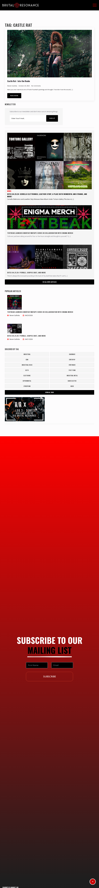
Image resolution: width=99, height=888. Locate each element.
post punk (72, 370)
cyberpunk (27, 386)
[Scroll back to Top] (92, 881)
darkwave (72, 354)
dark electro (72, 381)
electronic (27, 376)
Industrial (27, 354)
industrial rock (27, 365)
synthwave (72, 365)
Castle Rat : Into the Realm (18, 81)
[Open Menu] (95, 5)
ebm (27, 360)
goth (27, 370)
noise (72, 386)
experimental (27, 381)
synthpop (72, 360)
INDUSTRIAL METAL (72, 376)
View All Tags (49, 392)
